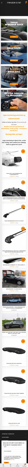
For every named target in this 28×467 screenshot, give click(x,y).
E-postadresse (7, 451)
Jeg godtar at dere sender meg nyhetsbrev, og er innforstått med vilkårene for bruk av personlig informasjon (12, 458)
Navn (5, 446)
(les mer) (12, 459)
